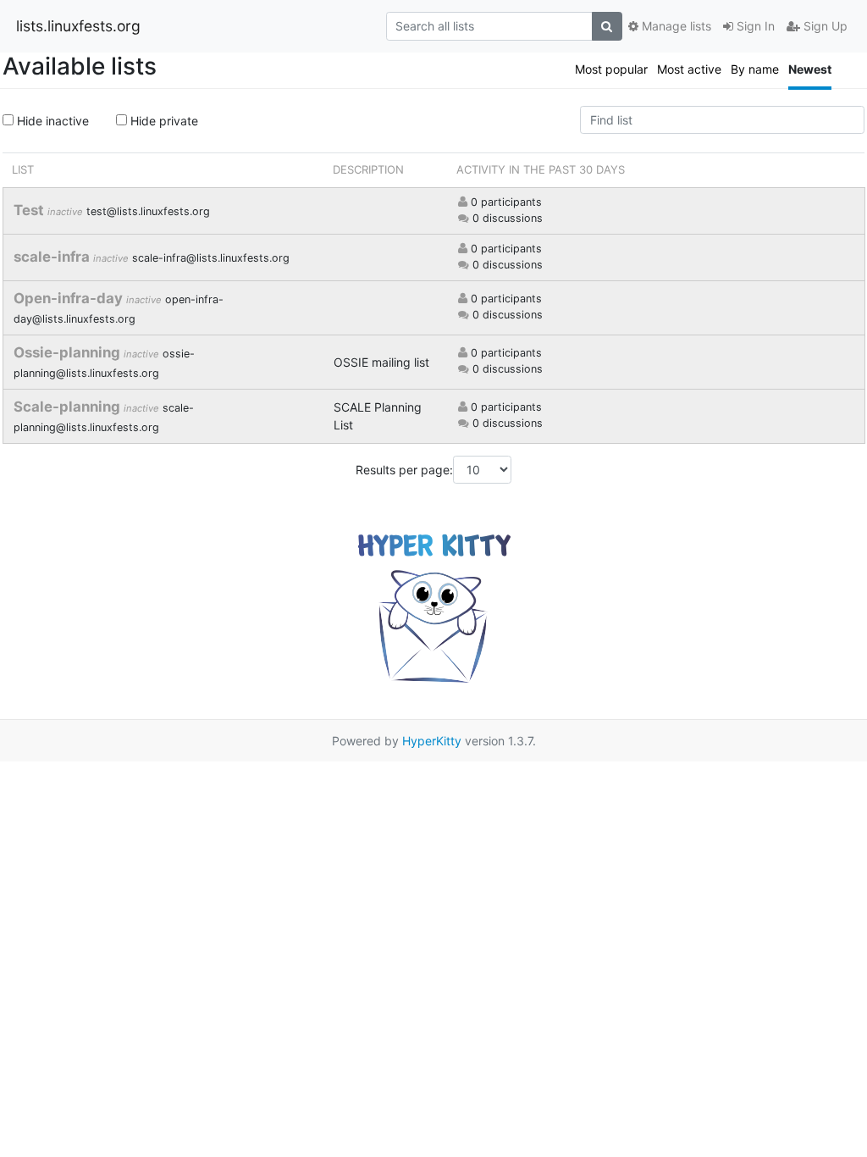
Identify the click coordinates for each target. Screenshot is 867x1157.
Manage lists (674, 26)
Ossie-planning (69, 352)
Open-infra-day (70, 298)
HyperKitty (431, 741)
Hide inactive (51, 120)
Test (30, 210)
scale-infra (53, 256)
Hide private (162, 120)
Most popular (611, 69)
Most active (689, 69)
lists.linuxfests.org (78, 26)
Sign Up (824, 26)
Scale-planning (69, 406)
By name (755, 69)
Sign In (754, 26)
